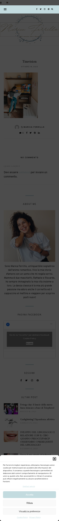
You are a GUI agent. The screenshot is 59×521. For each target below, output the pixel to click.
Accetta (29, 494)
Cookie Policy (22, 517)
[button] (54, 458)
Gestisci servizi (29, 486)
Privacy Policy (35, 517)
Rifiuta (29, 503)
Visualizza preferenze (29, 511)
